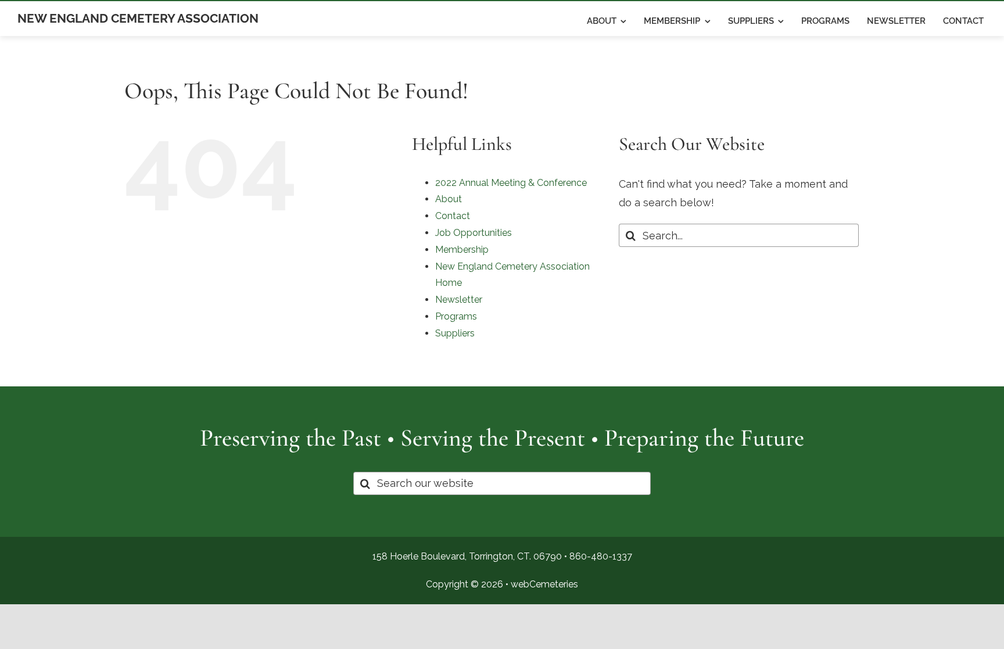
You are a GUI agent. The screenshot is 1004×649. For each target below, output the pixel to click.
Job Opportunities (473, 232)
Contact (452, 215)
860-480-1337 (600, 556)
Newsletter (458, 299)
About (448, 199)
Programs (456, 316)
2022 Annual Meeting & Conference (511, 182)
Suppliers (455, 333)
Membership (462, 249)
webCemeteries (544, 584)
